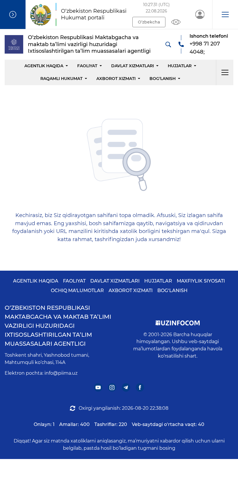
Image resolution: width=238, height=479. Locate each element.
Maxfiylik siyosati (201, 281)
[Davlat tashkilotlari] (13, 14)
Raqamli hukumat (61, 78)
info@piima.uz (60, 373)
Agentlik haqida (43, 65)
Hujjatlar (180, 65)
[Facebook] (140, 387)
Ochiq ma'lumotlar (77, 290)
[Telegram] (126, 387)
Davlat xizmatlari (132, 65)
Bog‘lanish (162, 78)
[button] (225, 14)
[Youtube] (98, 387)
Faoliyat (87, 65)
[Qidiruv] (168, 44)
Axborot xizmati (116, 78)
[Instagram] (112, 387)
